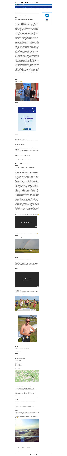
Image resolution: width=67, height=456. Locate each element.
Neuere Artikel (37, 451)
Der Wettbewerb (22, 8)
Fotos (39, 8)
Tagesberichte (27, 8)
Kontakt (43, 8)
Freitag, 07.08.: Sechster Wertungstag (22, 163)
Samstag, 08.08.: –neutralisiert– (21, 15)
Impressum (46, 8)
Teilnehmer (36, 8)
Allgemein (23, 159)
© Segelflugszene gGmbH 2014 (33, 454)
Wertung (32, 8)
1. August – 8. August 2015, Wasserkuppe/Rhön (27, 2)
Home (18, 8)
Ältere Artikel (17, 451)
